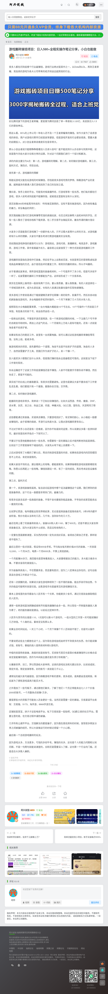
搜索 (97, 17)
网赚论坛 (60, 948)
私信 (96, 56)
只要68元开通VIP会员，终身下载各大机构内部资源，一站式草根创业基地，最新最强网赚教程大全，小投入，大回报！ (56, 34)
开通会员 (90, 5)
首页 (9, 41)
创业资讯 (43, 773)
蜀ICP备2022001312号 (30, 955)
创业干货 (30, 773)
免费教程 (18, 41)
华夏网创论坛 (72, 948)
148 (44, 815)
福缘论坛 (29, 948)
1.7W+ (31, 815)
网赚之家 (50, 948)
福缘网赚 (40, 948)
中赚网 (12, 948)
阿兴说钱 (20, 54)
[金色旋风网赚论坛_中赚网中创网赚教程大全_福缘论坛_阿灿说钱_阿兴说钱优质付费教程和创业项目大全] (16, 4)
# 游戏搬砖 (15, 778)
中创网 (20, 948)
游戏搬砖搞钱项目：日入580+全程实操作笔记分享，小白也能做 (52, 49)
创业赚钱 (57, 773)
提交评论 (95, 902)
